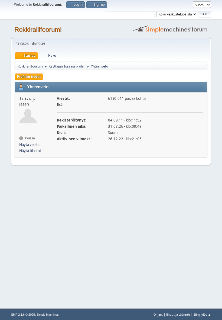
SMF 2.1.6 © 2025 (23, 314)
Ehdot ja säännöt (178, 314)
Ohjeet (158, 314)
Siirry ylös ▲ (202, 314)
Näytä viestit (29, 144)
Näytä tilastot (30, 150)
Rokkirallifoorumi (37, 29)
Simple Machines (48, 314)
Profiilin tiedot (29, 76)
